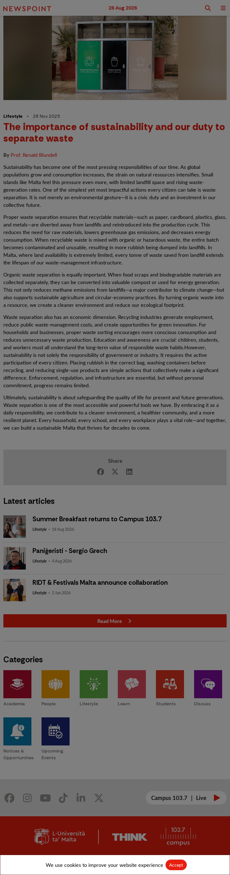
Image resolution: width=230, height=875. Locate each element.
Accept (176, 865)
